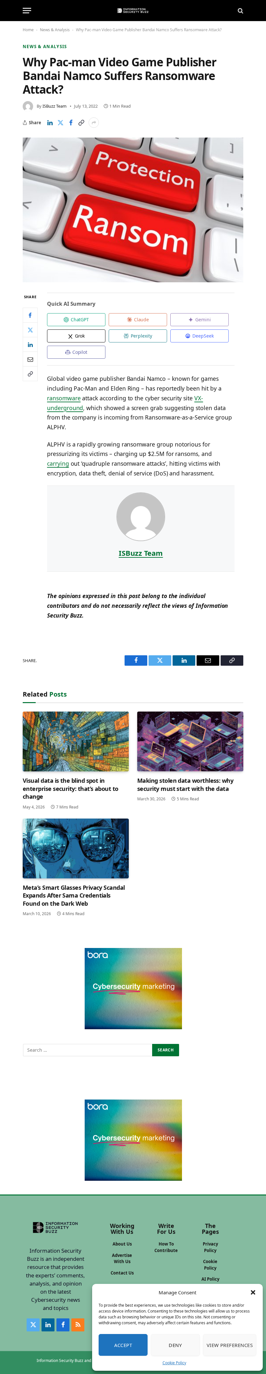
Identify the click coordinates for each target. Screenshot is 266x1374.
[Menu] (27, 10)
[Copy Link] (81, 122)
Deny (175, 1345)
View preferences (230, 1345)
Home (28, 30)
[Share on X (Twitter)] (60, 122)
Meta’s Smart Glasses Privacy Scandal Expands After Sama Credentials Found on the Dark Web (74, 895)
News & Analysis (55, 30)
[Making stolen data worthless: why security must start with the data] (190, 741)
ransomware (63, 398)
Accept (123, 1345)
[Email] (30, 359)
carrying (58, 463)
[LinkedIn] (30, 344)
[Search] (239, 10)
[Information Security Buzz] (132, 10)
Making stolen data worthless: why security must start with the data (185, 784)
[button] (253, 1292)
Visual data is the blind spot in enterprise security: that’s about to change (70, 788)
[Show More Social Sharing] (94, 122)
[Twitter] (30, 329)
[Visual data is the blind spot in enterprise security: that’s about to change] (76, 741)
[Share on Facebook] (71, 122)
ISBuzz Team (54, 106)
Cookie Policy (174, 1363)
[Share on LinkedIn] (50, 122)
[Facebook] (30, 315)
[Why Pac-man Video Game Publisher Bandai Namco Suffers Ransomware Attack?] (133, 210)
